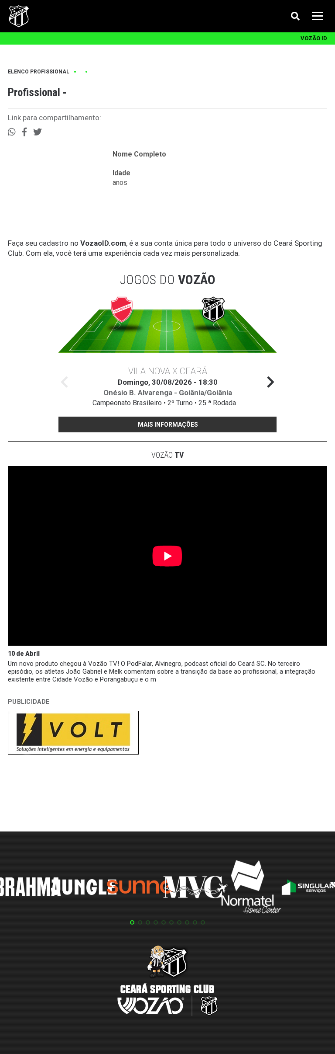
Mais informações (168, 424)
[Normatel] (251, 888)
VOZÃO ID (314, 38)
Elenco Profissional (38, 72)
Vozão (167, 454)
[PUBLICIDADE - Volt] (73, 734)
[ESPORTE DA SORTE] (73, 786)
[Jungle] (83, 888)
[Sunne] (139, 888)
